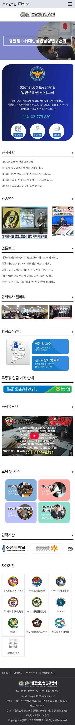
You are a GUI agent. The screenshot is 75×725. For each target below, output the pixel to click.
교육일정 (18, 135)
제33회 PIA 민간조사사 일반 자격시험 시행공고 (26, 173)
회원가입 (11, 4)
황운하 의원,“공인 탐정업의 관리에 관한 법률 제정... (28, 281)
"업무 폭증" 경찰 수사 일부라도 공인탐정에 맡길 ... (27, 275)
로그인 (26, 4)
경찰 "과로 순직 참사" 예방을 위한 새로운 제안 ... (26, 263)
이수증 (57, 135)
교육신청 (37, 135)
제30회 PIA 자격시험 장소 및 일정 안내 (22, 186)
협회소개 (6, 672)
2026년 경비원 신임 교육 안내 (17, 161)
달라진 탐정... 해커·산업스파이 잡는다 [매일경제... (27, 269)
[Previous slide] (72, 549)
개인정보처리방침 (46, 672)
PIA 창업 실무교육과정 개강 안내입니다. (22, 167)
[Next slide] (3, 549)
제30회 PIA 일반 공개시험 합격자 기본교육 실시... (27, 179)
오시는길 (18, 672)
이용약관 (30, 672)
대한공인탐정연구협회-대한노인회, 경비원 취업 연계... (30, 257)
